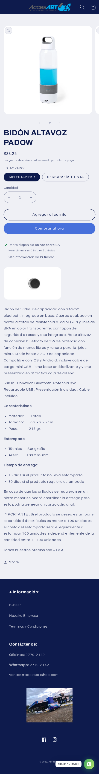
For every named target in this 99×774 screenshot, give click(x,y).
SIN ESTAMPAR (22, 177)
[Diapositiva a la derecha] (60, 123)
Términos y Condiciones (28, 626)
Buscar (15, 605)
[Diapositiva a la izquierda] (39, 123)
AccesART (54, 762)
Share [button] (14, 562)
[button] (6, 7)
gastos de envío (19, 160)
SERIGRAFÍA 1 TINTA (65, 177)
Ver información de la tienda (32, 257)
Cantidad (11, 187)
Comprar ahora (49, 228)
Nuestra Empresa (23, 615)
